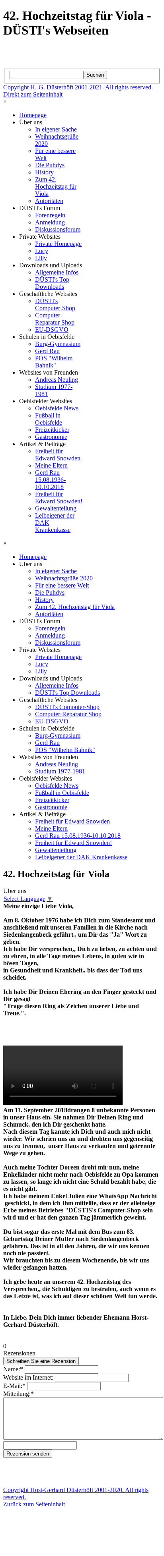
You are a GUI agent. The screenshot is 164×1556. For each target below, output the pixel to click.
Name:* (13, 1369)
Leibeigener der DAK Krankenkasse (81, 857)
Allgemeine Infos (56, 272)
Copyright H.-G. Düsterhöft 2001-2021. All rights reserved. (78, 87)
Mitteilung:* (18, 1393)
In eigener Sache (56, 129)
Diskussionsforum (57, 229)
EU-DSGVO (51, 329)
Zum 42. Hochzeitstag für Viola (55, 186)
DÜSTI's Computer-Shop (55, 304)
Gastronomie (51, 436)
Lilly (41, 258)
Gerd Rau (47, 351)
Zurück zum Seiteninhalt (34, 1504)
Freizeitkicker (52, 429)
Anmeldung (50, 222)
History (44, 172)
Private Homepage (58, 243)
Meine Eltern (51, 465)
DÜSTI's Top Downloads (52, 283)
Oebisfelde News (56, 408)
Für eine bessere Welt (62, 585)
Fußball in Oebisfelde (48, 419)
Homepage (33, 115)
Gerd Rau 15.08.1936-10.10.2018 (50, 479)
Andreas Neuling (56, 379)
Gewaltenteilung (55, 508)
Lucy (41, 250)
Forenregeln (50, 215)
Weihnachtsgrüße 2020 (64, 578)
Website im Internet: (28, 1377)
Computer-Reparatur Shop (54, 319)
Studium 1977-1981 (60, 771)
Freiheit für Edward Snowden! (58, 497)
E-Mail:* (14, 1385)
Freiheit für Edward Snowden (57, 455)
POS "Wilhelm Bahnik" (53, 362)
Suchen (95, 75)
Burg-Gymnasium (57, 343)
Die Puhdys (49, 165)
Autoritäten (49, 200)
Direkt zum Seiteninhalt (32, 94)
